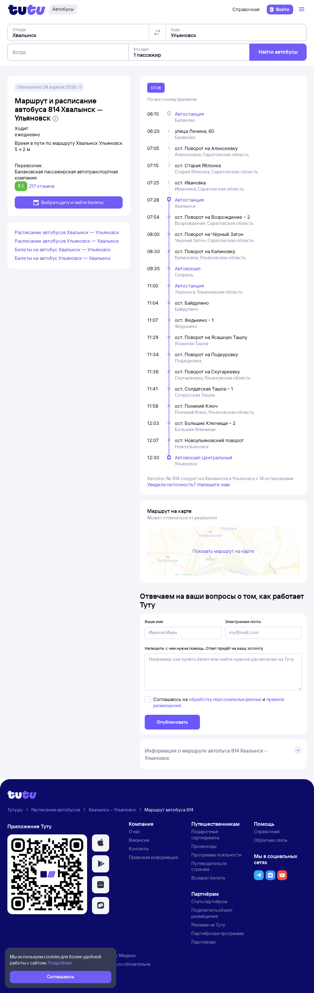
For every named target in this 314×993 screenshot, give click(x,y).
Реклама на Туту (208, 925)
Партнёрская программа (217, 933)
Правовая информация (153, 857)
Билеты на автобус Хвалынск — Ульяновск (63, 249)
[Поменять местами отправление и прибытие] (157, 32)
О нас (134, 831)
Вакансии (139, 840)
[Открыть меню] (302, 9)
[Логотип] (26, 9)
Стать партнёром (209, 901)
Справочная (245, 9)
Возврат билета (208, 878)
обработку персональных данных (225, 699)
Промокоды (203, 846)
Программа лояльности (216, 855)
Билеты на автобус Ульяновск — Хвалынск (63, 258)
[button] (100, 843)
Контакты (139, 849)
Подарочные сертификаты (205, 835)
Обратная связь (270, 840)
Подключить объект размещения (212, 913)
